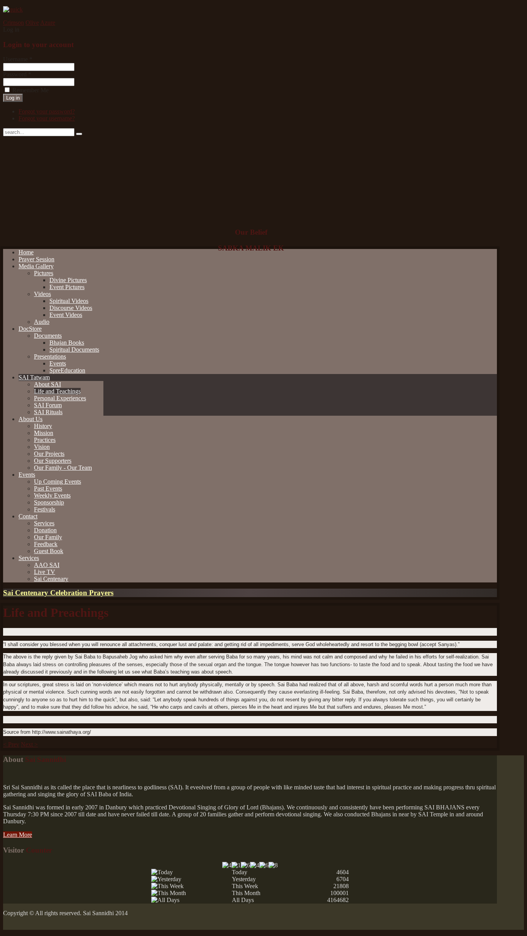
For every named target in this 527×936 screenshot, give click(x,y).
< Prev (11, 744)
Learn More (17, 834)
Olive (32, 22)
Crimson (13, 22)
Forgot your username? (47, 118)
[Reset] (79, 134)
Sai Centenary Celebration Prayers (58, 593)
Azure (47, 22)
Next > (29, 744)
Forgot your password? (47, 111)
